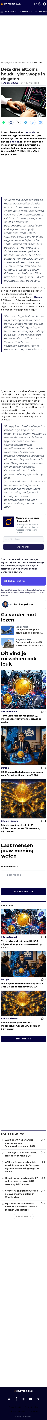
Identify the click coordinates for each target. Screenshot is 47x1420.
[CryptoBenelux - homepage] (11, 4)
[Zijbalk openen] (1, 11)
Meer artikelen (23, 1039)
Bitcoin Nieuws (9, 821)
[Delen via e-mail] (40, 122)
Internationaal (9, 711)
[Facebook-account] (16, 1399)
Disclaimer (34, 1411)
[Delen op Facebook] (11, 122)
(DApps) (38, 297)
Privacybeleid (15, 1407)
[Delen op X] (18, 122)
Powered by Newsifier (23, 1416)
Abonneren (23, 547)
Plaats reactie (23, 891)
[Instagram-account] (23, 1399)
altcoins (14, 142)
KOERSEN (25, 11)
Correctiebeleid (31, 1407)
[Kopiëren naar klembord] (33, 122)
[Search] (35, 4)
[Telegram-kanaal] (38, 1399)
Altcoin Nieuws (10, 83)
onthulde (30, 132)
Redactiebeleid (18, 1411)
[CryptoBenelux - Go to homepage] (23, 1391)
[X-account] (8, 1399)
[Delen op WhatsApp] (3, 122)
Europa (5, 768)
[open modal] (44, 4)
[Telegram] (25, 122)
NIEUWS (9, 11)
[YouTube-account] (30, 1399)
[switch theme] (40, 4)
